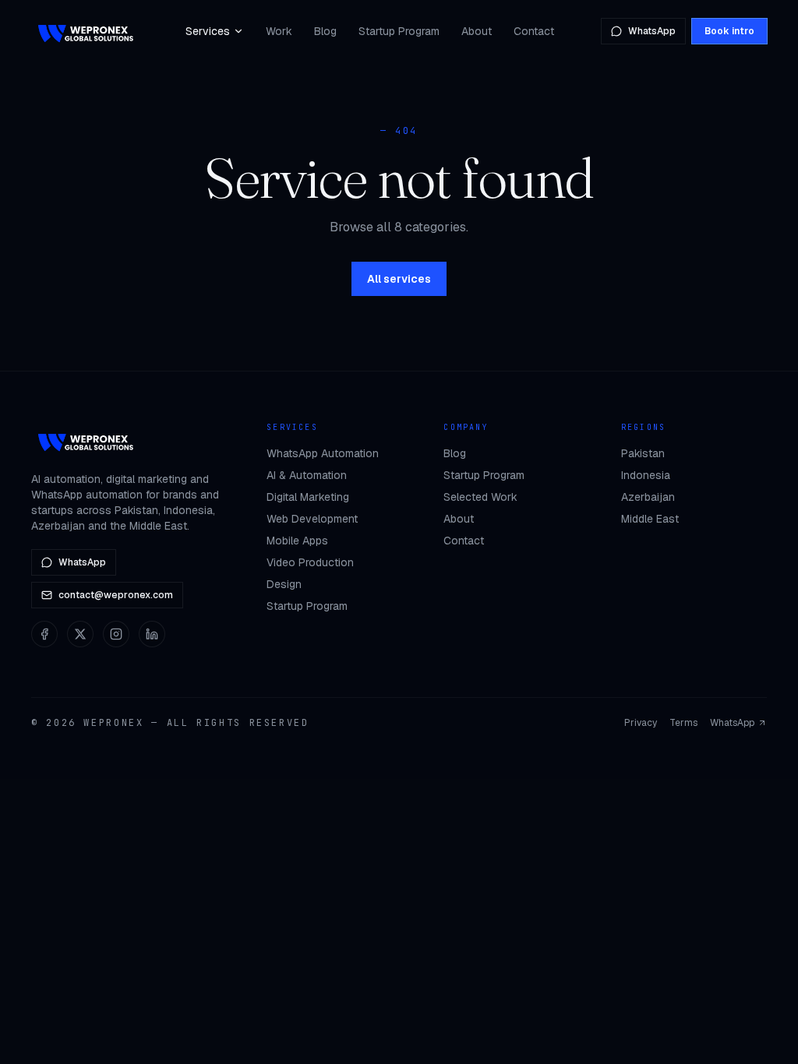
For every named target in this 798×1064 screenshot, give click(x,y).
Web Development (312, 519)
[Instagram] (116, 634)
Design (284, 584)
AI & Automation (307, 475)
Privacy (640, 723)
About (476, 31)
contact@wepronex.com (115, 595)
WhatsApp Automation (323, 453)
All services (399, 279)
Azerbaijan (648, 497)
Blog (325, 31)
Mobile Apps (297, 541)
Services (207, 31)
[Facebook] (44, 634)
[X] (80, 634)
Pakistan (643, 453)
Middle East (650, 519)
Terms (683, 723)
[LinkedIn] (152, 634)
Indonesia (645, 475)
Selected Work (480, 497)
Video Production (310, 562)
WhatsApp (652, 31)
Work (279, 31)
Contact (534, 31)
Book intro (729, 31)
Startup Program (399, 31)
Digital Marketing (308, 497)
